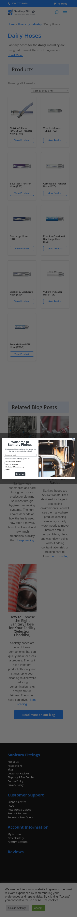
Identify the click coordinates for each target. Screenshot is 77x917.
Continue (20, 474)
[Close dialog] (73, 439)
